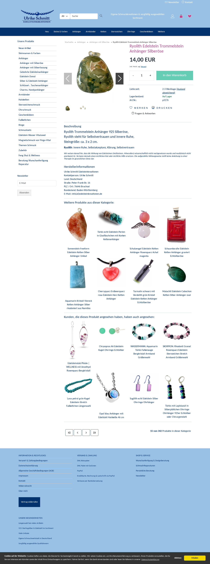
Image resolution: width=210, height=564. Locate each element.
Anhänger (76, 32)
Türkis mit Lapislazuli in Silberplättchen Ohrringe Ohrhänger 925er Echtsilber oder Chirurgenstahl (177, 411)
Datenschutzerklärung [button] (150, 560)
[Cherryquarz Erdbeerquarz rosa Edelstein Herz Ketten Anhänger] (111, 272)
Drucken (164, 108)
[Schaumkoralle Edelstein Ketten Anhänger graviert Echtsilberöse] (176, 225)
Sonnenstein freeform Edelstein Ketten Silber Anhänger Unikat (78, 252)
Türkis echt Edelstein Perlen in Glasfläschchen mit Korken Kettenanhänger (111, 236)
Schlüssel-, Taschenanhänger (34, 85)
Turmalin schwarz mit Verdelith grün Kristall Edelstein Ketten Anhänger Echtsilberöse (144, 297)
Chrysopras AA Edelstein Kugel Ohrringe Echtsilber (111, 348)
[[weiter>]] (86, 432)
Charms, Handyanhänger (32, 90)
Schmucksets (25, 130)
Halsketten (24, 100)
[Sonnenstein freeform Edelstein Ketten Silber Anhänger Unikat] (78, 225)
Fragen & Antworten (144, 113)
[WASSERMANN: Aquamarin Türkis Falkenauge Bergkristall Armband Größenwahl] (144, 331)
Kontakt (188, 2)
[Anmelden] (172, 16)
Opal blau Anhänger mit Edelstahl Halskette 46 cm (111, 416)
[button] (120, 78)
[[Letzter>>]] (94, 432)
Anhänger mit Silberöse (31, 63)
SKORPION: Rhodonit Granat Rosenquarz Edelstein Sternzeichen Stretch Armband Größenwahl (177, 352)
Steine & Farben (60, 32)
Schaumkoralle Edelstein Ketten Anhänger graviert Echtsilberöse (177, 252)
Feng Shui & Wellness (29, 155)
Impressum (23, 476)
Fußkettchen (25, 120)
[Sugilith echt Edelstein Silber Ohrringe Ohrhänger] (144, 383)
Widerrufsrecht (25, 486)
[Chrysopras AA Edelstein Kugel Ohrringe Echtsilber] (111, 331)
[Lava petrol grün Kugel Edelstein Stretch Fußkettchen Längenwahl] (78, 383)
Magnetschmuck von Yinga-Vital (35, 140)
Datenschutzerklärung (28, 466)
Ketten (103, 32)
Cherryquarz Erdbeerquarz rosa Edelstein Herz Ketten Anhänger (111, 295)
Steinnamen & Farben (29, 53)
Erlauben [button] (195, 558)
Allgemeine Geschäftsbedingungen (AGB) (36, 471)
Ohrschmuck (25, 110)
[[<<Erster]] (69, 432)
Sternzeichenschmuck (29, 105)
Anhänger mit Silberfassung (33, 68)
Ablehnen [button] (177, 558)
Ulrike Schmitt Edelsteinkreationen (81, 172)
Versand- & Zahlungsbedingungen (33, 461)
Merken (140, 108)
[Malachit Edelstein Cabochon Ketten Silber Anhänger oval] (176, 272)
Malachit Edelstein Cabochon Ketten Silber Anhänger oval (176, 293)
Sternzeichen (116, 32)
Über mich (23, 491)
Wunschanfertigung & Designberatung (152, 461)
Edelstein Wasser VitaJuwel (32, 135)
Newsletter (173, 2)
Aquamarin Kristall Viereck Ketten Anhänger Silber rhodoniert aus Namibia (78, 305)
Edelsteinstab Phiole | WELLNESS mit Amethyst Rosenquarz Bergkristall (78, 367)
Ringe (21, 125)
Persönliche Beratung (145, 471)
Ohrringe (131, 32)
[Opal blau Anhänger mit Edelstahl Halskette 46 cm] (111, 391)
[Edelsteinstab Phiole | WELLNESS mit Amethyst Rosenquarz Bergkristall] (78, 339)
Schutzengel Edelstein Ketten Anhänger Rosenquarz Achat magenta (144, 252)
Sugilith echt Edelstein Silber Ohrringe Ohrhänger (144, 401)
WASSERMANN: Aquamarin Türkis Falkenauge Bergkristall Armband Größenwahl (144, 352)
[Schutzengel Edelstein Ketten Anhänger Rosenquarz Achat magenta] (144, 225)
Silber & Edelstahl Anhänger (34, 81)
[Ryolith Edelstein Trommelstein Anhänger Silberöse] (93, 73)
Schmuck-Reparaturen (145, 466)
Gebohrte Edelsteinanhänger (34, 72)
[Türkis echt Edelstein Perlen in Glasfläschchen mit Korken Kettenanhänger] (111, 216)
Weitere (161, 32)
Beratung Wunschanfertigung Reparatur (33, 162)
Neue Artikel (25, 48)
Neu (47, 32)
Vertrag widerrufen (29, 502)
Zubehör (23, 150)
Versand (143, 67)
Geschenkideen (146, 32)
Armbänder (91, 32)
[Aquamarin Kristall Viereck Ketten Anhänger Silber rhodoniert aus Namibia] (78, 277)
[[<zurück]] (77, 432)
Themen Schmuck (27, 145)
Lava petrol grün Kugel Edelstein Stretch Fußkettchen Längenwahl (78, 402)
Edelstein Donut (28, 76)
